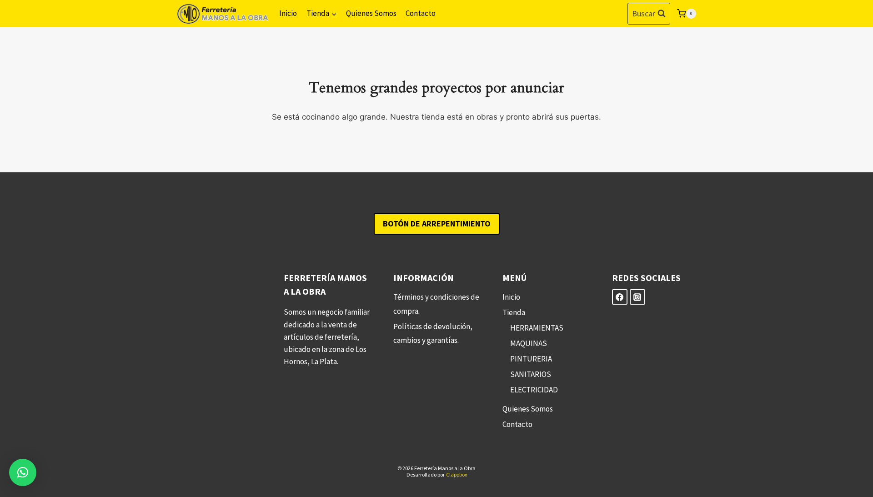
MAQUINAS (528, 343)
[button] (22, 472)
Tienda (513, 312)
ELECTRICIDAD (534, 390)
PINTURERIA (531, 359)
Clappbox (456, 474)
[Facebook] (619, 297)
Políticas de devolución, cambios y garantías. (432, 333)
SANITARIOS (530, 374)
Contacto (421, 13)
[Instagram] (637, 297)
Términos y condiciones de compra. (436, 304)
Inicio (288, 13)
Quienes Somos (371, 13)
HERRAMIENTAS (536, 328)
